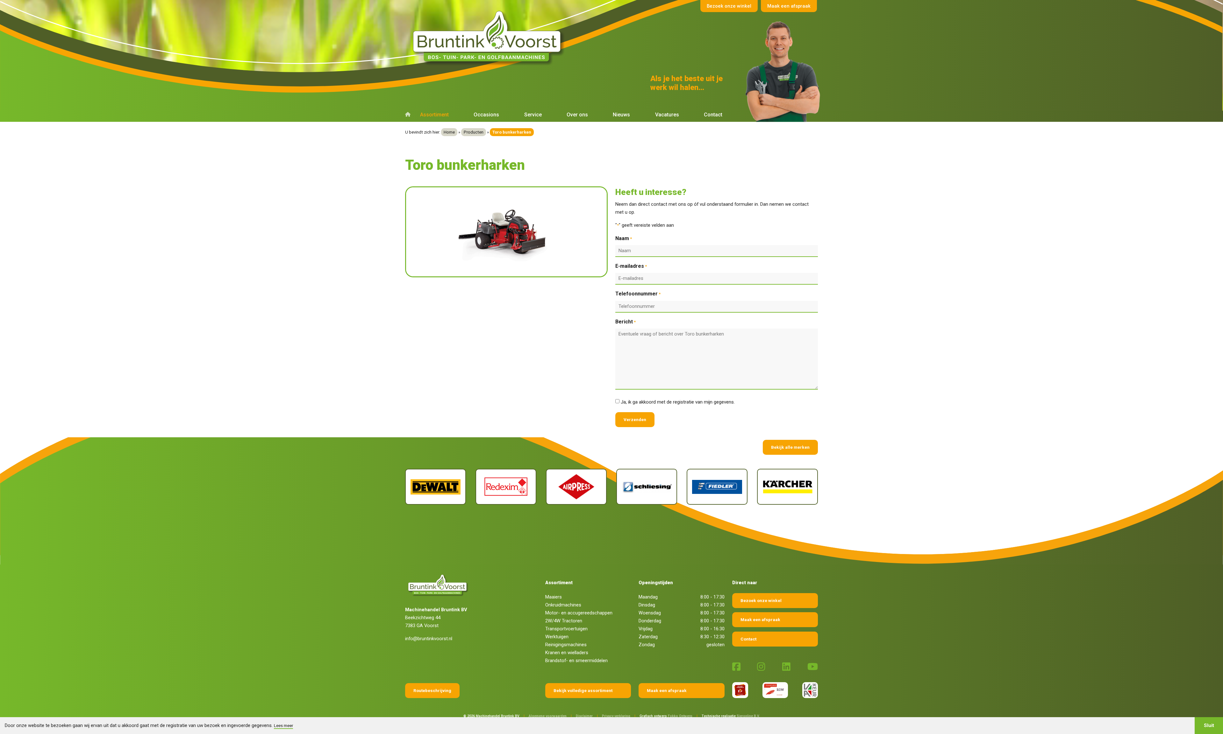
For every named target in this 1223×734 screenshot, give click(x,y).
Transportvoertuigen (566, 629)
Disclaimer (584, 716)
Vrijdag (646, 629)
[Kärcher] (717, 486)
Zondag (647, 644)
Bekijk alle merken (790, 447)
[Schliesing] (576, 486)
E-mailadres (631, 266)
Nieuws (621, 115)
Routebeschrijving (432, 690)
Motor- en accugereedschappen (578, 613)
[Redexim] (435, 486)
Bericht (625, 322)
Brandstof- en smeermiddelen (576, 660)
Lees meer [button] (283, 725)
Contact (713, 115)
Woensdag (650, 613)
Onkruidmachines (563, 605)
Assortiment (434, 115)
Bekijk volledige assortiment (583, 690)
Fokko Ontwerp (680, 716)
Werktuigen (557, 637)
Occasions (486, 115)
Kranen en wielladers (566, 652)
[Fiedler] (646, 486)
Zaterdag (648, 637)
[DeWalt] (787, 486)
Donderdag (650, 621)
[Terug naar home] (489, 36)
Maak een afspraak (789, 6)
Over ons (577, 115)
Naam (623, 238)
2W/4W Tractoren (563, 621)
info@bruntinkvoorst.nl (428, 638)
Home (449, 132)
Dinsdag (647, 605)
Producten (473, 132)
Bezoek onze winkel (729, 6)
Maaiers (553, 597)
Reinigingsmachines (566, 644)
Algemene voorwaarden (548, 716)
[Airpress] (506, 486)
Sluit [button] (1209, 725)
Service (533, 115)
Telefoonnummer (638, 294)
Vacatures (667, 115)
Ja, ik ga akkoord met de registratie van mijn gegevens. (678, 402)
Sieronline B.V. (748, 716)
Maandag (648, 597)
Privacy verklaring (616, 716)
